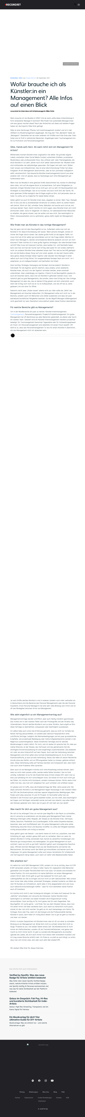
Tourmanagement (17, 314)
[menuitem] (74, 4)
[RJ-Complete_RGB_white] (13, 4)
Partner (17, 1098)
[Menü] (79, 4)
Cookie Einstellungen (45, 1098)
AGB (67, 1098)
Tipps (20, 78)
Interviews (14, 78)
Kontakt (58, 1098)
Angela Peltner (30, 78)
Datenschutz (29, 1098)
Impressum (42, 1101)
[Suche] (74, 4)
